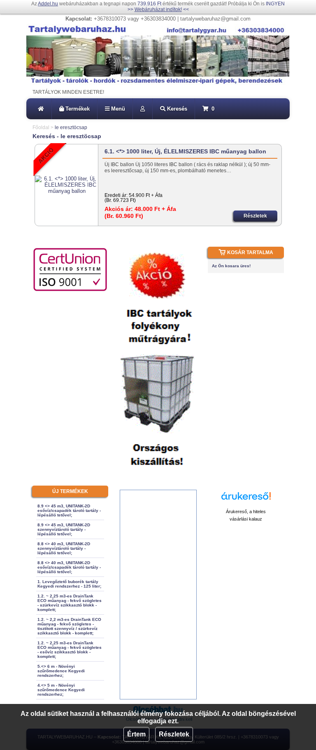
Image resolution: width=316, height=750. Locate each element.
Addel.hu (48, 4)
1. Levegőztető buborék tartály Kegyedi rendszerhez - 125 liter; (69, 583)
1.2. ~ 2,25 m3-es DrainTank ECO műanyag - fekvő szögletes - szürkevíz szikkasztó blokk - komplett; (69, 603)
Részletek (174, 734)
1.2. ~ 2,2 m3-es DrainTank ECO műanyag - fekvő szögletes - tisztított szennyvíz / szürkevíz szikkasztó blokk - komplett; (69, 626)
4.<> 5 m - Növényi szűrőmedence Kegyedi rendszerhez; (61, 690)
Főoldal (41, 127)
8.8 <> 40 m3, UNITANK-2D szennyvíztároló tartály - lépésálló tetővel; (63, 548)
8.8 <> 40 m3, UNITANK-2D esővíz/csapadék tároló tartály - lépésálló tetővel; (69, 567)
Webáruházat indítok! (158, 9)
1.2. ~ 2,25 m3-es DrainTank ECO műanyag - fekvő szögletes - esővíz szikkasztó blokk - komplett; (69, 650)
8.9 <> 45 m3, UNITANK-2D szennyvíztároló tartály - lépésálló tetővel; (63, 529)
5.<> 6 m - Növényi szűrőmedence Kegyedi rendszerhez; (61, 671)
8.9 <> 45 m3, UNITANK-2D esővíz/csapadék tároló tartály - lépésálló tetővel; (69, 510)
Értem (136, 734)
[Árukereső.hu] (246, 499)
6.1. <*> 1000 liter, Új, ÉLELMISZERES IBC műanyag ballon (185, 151)
